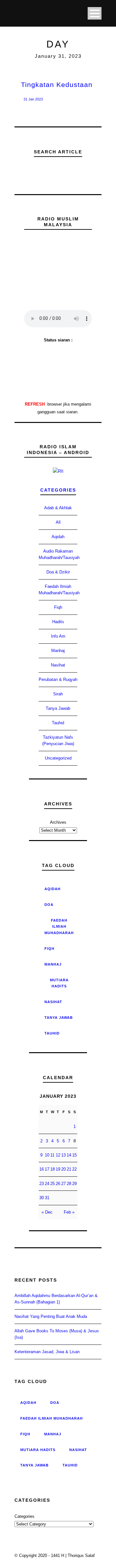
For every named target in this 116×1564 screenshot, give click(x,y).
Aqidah (58, 536)
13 (63, 1155)
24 (47, 1183)
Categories (58, 490)
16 (41, 1169)
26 (58, 1183)
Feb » (69, 1212)
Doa (48, 905)
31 (47, 1197)
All (58, 522)
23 (41, 1183)
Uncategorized (58, 758)
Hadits (58, 621)
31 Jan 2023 (33, 99)
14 (69, 1155)
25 (52, 1183)
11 (52, 1155)
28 (69, 1183)
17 (47, 1169)
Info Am (58, 636)
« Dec (47, 1212)
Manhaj (58, 650)
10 (47, 1155)
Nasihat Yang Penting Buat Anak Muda (51, 1316)
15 (74, 1155)
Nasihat (58, 665)
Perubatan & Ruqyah (58, 679)
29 (74, 1183)
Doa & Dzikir (58, 572)
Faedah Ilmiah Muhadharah (59, 926)
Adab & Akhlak (58, 507)
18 (52, 1169)
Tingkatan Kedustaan (56, 84)
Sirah (58, 694)
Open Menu (95, 13)
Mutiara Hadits (59, 983)
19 (58, 1169)
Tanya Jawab (58, 708)
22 (74, 1169)
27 (63, 1183)
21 (69, 1169)
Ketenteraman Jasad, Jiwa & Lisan (47, 1351)
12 (58, 1155)
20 (63, 1169)
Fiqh (58, 607)
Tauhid (58, 722)
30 (41, 1197)
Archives (58, 822)
